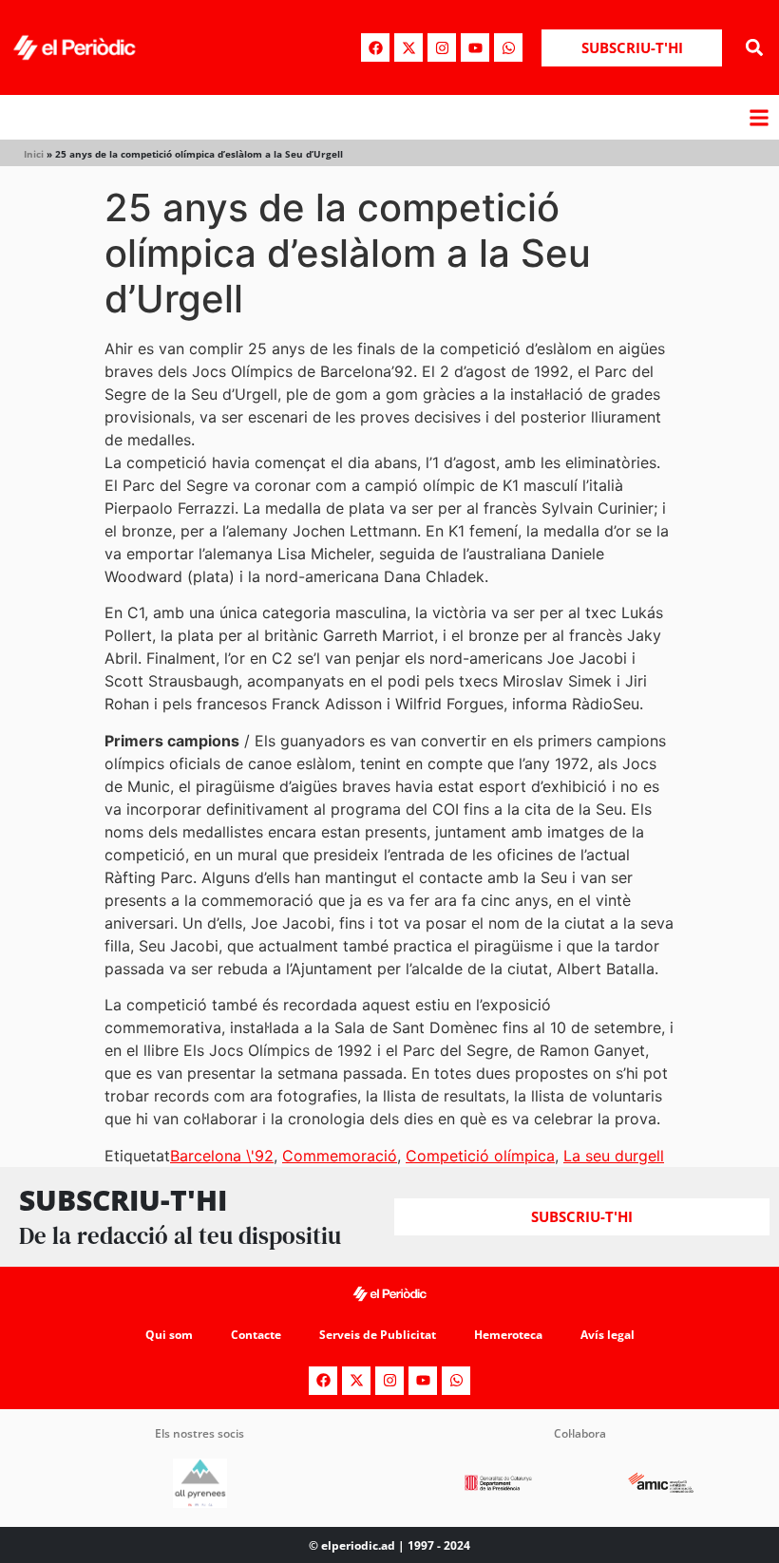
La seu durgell (613, 1155)
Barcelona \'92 (222, 1155)
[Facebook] (375, 47)
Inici (34, 153)
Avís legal (607, 1335)
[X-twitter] (408, 47)
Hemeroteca (508, 1335)
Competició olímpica (480, 1155)
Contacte (256, 1335)
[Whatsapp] (508, 47)
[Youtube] (475, 47)
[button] (754, 48)
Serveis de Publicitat (377, 1335)
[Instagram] (442, 47)
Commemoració (339, 1155)
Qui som (169, 1335)
